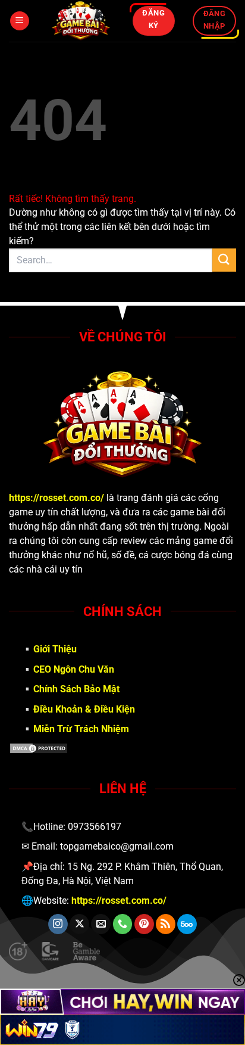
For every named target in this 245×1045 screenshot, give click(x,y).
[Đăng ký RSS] (165, 924)
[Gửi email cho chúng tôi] (101, 924)
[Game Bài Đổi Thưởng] (81, 21)
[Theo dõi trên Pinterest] (144, 924)
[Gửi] (224, 260)
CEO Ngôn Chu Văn (73, 669)
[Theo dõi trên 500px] (187, 924)
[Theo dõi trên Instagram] (58, 924)
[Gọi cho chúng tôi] (123, 924)
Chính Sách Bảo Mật (76, 689)
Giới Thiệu (55, 649)
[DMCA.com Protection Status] (122, 748)
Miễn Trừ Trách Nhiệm (81, 729)
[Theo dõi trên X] (79, 924)
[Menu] (19, 21)
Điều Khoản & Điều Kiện (84, 709)
